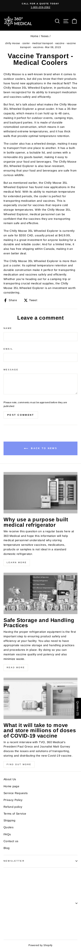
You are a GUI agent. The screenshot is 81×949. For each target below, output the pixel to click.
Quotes (9, 827)
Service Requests (16, 793)
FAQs (7, 834)
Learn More (17, 562)
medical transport (42, 43)
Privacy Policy (13, 800)
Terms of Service (15, 813)
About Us (10, 779)
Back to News (43, 448)
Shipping (10, 820)
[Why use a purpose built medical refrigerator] (40, 492)
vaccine (59, 43)
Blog (7, 848)
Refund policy (13, 806)
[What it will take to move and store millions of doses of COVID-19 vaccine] (40, 698)
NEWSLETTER (14, 861)
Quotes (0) (77, 708)
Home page (11, 786)
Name (8, 328)
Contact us (11, 841)
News (45, 36)
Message (11, 369)
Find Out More (19, 764)
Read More (16, 667)
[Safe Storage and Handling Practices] (40, 593)
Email (8, 349)
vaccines (38, 47)
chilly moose (12, 43)
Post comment (20, 415)
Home (34, 36)
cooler (26, 43)
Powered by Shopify (40, 945)
